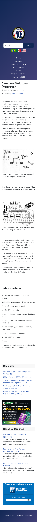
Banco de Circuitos (18, 64)
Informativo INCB (18, 77)
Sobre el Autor (10, 515)
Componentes (18, 67)
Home (18, 58)
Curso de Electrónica (18, 74)
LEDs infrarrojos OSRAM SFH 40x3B (16, 377)
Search (29, 46)
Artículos (18, 61)
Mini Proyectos (17, 94)
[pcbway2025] (16, 413)
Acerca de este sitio (24, 515)
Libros (18, 71)
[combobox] (13, 45)
